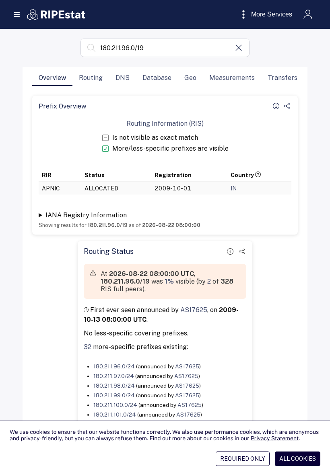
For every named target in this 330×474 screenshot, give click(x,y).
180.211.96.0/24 (114, 366)
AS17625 (193, 310)
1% (169, 281)
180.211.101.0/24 (114, 414)
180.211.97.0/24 (113, 376)
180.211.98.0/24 (114, 385)
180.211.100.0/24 (115, 405)
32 (87, 347)
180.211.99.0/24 (114, 395)
